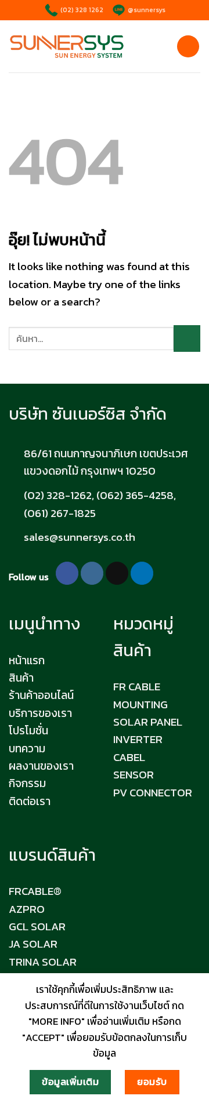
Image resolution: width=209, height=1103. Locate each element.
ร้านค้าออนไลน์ (41, 695)
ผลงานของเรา (41, 766)
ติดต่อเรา (30, 801)
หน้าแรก (27, 660)
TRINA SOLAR (43, 961)
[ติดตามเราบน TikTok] (117, 573)
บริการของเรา (40, 713)
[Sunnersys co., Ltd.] (67, 46)
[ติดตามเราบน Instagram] (92, 573)
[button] (188, 46)
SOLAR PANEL (147, 722)
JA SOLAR (33, 943)
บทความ (27, 748)
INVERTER (138, 739)
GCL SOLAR (37, 926)
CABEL (129, 757)
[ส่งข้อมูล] (187, 338)
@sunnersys (145, 10)
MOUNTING (140, 704)
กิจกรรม (27, 783)
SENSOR (133, 774)
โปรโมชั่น (28, 730)
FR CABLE (136, 686)
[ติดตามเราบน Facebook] (67, 573)
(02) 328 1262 (81, 10)
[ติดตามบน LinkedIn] (142, 573)
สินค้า (21, 677)
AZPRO (27, 909)
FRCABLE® (35, 891)
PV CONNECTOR (152, 792)
